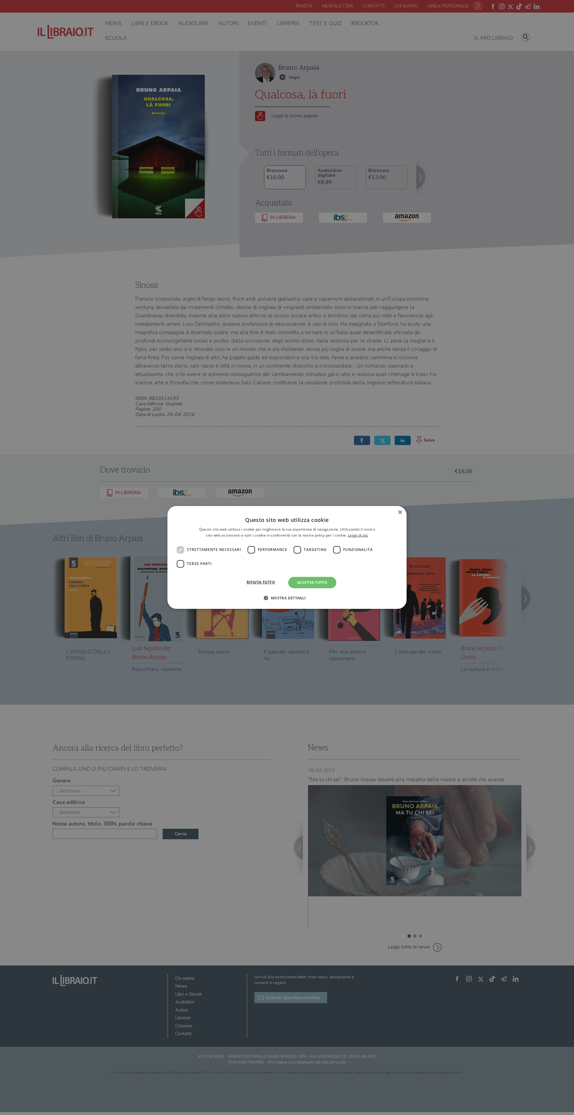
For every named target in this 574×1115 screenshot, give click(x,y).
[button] (287, 597)
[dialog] (287, 557)
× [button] (400, 512)
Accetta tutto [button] (312, 582)
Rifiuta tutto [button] (261, 582)
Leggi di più (358, 535)
